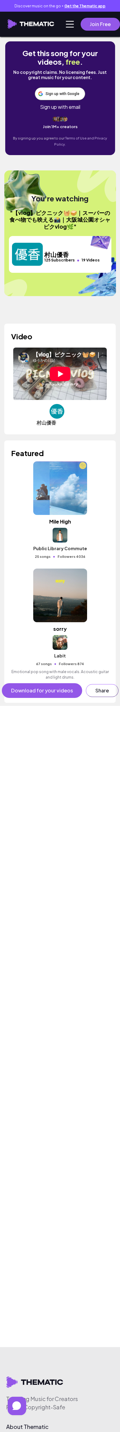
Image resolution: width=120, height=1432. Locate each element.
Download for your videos (42, 690)
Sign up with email (60, 107)
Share (102, 690)
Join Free (100, 24)
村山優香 (46, 422)
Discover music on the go (60, 6)
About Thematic (27, 1426)
